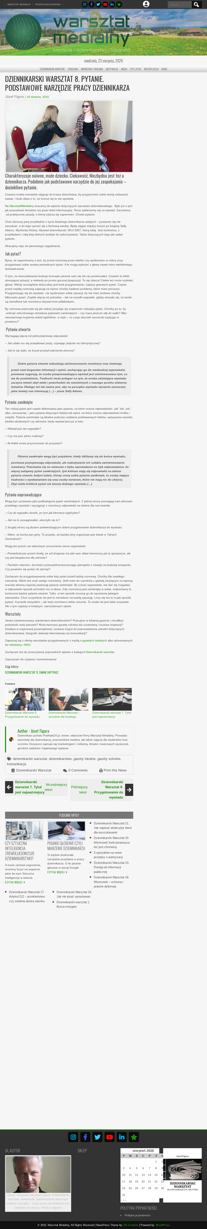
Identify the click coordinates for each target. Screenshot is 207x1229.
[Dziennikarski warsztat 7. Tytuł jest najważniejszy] (112, 699)
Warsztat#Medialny (22, 206)
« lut (123, 1200)
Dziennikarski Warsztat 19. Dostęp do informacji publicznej (111, 867)
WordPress (163, 1225)
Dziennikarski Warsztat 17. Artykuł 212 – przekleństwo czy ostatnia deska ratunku (27, 896)
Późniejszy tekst (97, 790)
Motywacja (112, 69)
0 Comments (78, 770)
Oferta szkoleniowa (47, 4)
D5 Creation (131, 1225)
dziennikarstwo (60, 759)
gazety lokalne (84, 759)
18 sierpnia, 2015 (38, 96)
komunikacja (16, 764)
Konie (164, 69)
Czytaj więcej (13, 882)
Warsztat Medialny (19, 4)
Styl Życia (135, 69)
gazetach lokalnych (95, 640)
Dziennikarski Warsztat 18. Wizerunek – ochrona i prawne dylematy (111, 882)
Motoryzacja (151, 69)
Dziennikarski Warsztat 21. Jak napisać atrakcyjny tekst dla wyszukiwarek (113, 828)
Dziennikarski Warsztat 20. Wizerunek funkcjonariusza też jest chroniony (112, 842)
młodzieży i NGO (20, 644)
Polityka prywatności (137, 1215)
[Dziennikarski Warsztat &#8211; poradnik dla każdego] (68, 699)
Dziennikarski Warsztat (52, 69)
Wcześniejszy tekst (41, 787)
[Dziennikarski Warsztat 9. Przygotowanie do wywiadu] (25, 699)
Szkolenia (73, 69)
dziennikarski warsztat (30, 759)
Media (124, 69)
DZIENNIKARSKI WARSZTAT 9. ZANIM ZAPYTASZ (32, 672)
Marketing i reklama (92, 69)
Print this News (115, 770)
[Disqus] (69, 964)
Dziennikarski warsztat (100, 652)
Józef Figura (14, 97)
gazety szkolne (108, 759)
